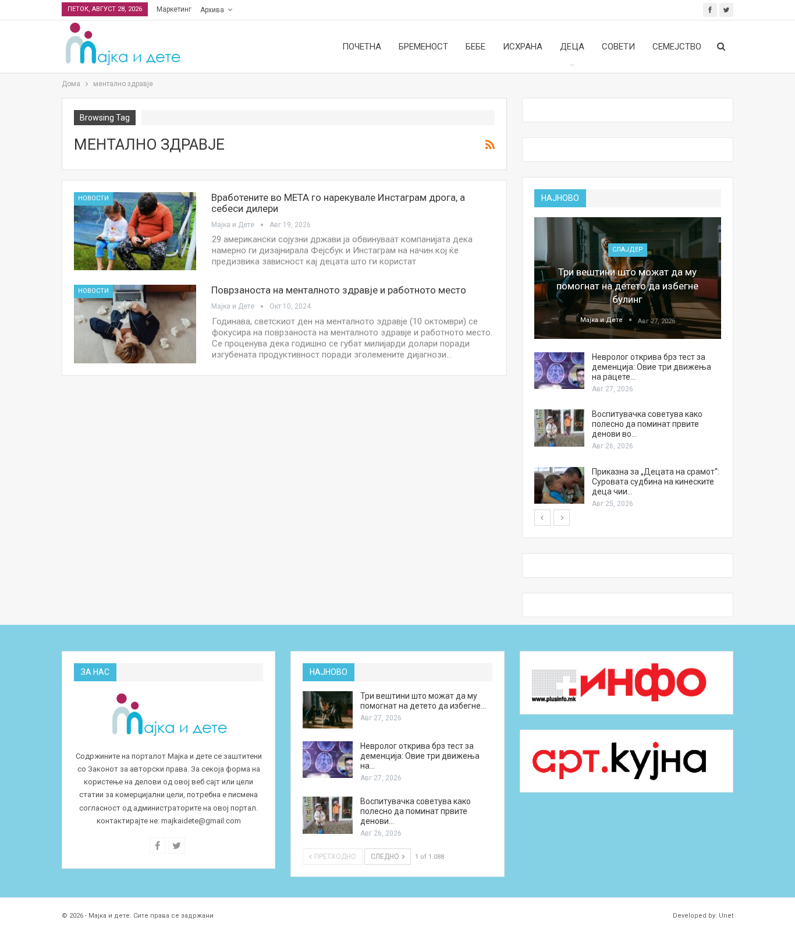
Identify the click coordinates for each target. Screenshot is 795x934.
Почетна (361, 46)
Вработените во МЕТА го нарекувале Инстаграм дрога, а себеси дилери (338, 203)
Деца (572, 46)
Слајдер (627, 249)
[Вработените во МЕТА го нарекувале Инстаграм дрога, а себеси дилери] (135, 231)
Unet (726, 915)
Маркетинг (174, 9)
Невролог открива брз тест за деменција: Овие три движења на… (420, 755)
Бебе (475, 46)
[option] (627, 363)
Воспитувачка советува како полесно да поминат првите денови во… (647, 423)
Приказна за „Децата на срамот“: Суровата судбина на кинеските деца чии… (655, 481)
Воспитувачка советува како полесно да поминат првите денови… (415, 811)
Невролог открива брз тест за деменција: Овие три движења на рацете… (651, 366)
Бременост (423, 46)
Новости (93, 198)
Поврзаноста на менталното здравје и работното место (338, 290)
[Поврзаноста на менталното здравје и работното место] (135, 324)
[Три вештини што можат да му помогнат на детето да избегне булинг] (627, 278)
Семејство (676, 46)
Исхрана (522, 46)
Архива (212, 10)
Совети (618, 46)
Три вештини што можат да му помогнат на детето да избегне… (423, 700)
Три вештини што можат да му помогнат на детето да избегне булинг (627, 286)
